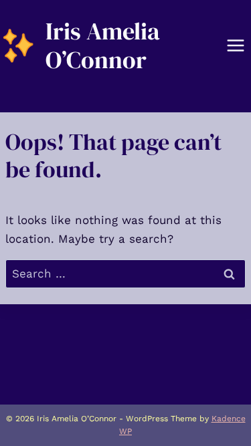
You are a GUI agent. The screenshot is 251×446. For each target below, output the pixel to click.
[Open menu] (235, 46)
